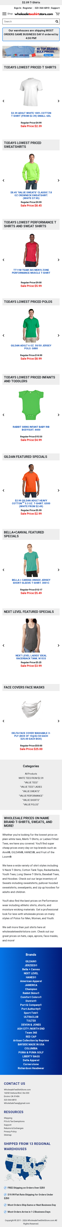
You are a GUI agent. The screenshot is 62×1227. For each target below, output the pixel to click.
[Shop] (4, 14)
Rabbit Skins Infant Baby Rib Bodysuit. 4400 (31, 428)
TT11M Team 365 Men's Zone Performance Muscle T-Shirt (31, 271)
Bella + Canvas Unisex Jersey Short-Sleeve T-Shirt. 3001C (31, 581)
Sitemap (8, 1134)
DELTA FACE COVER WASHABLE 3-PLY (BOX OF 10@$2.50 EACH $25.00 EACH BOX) (31, 736)
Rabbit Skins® (31, 993)
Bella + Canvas (31, 969)
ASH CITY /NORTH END (31, 1029)
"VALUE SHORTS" (31, 800)
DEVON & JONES (31, 1025)
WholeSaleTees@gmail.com (17, 1103)
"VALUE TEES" (31, 782)
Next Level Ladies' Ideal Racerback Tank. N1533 (31, 657)
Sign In (17, 8)
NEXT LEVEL (31, 973)
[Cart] (57, 14)
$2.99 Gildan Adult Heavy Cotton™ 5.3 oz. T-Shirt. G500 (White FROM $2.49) (31, 503)
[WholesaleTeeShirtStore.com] (33, 14)
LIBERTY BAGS (31, 1056)
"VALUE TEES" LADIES (31, 787)
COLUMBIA (31, 1048)
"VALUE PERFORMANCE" (31, 796)
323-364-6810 (42, 8)
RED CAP (31, 1037)
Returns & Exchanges (13, 1128)
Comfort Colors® (31, 997)
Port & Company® (31, 1005)
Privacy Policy (10, 1131)
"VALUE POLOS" (31, 804)
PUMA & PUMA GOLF (31, 1052)
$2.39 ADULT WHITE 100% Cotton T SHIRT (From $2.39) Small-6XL (31, 114)
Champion (31, 989)
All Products (31, 774)
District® (31, 1001)
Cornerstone (31, 1064)
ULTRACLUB (31, 1017)
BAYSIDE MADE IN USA (31, 1044)
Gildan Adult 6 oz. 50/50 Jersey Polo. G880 (31, 347)
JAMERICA (31, 985)
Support (55, 8)
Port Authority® (31, 1009)
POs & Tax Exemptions (14, 1121)
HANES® (31, 977)
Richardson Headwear (31, 1068)
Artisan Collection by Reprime (31, 1040)
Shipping (8, 1118)
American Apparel (31, 981)
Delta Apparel (31, 1060)
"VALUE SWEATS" (31, 791)
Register (27, 8)
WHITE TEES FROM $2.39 (31, 778)
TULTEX (31, 1021)
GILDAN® (31, 961)
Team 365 (31, 1033)
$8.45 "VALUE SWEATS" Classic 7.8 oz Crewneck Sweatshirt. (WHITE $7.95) (31, 195)
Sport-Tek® (31, 1013)
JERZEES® (31, 965)
